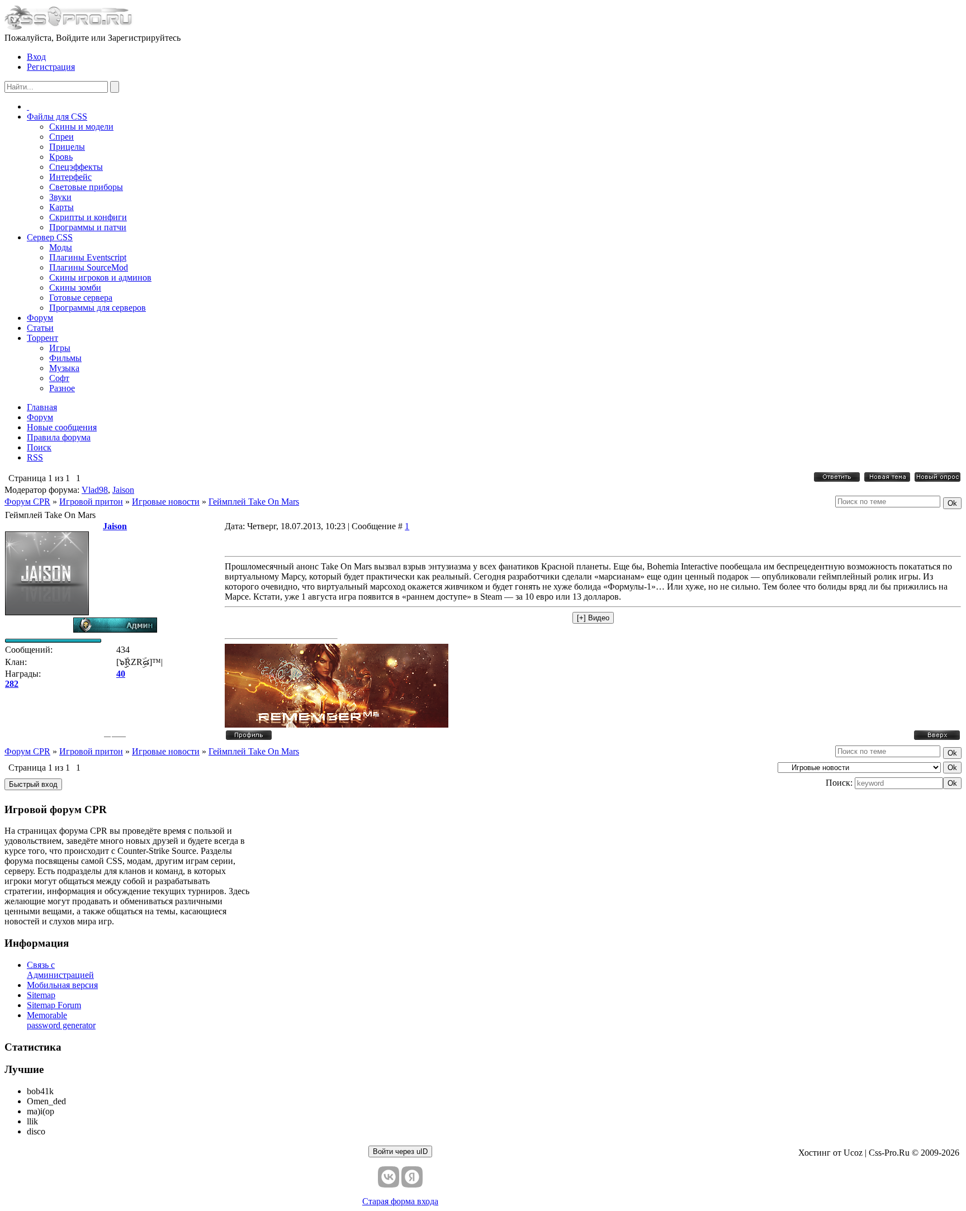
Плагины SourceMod (88, 267)
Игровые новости (166, 501)
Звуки (60, 197)
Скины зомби (75, 287)
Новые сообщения (62, 427)
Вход (36, 56)
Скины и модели (81, 126)
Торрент (42, 338)
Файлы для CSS (57, 116)
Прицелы (67, 146)
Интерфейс (70, 177)
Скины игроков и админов (100, 277)
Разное (62, 388)
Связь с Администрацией (60, 970)
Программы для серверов (97, 307)
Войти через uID (400, 1151)
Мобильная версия (62, 985)
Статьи (40, 328)
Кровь (61, 157)
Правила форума (59, 437)
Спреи (61, 136)
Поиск (39, 447)
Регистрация (51, 67)
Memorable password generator (61, 1020)
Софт (59, 378)
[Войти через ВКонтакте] (388, 1177)
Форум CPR (27, 501)
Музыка (64, 368)
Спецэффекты (76, 167)
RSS (35, 457)
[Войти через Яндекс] (412, 1177)
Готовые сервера (80, 297)
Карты (61, 207)
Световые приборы (86, 187)
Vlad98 (95, 490)
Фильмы (65, 358)
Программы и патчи (87, 227)
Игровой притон (91, 501)
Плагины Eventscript (87, 257)
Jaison (123, 490)
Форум (40, 317)
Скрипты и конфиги (88, 217)
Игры (59, 348)
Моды (60, 247)
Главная (42, 407)
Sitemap (41, 995)
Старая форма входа (400, 1201)
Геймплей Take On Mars (254, 501)
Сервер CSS (50, 237)
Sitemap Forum (54, 1005)
